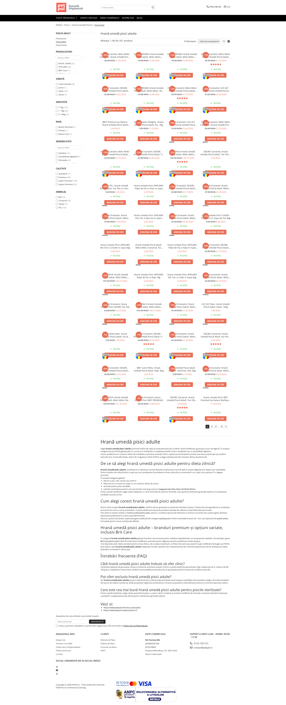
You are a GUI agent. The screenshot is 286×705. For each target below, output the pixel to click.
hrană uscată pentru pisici (138, 512)
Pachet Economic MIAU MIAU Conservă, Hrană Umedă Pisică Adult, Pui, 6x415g (115, 55)
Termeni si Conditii (64, 643)
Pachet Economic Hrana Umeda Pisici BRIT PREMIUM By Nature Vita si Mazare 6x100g (149, 399)
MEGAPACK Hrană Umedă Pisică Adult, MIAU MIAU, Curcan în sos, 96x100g (115, 276)
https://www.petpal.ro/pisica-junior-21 (120, 610)
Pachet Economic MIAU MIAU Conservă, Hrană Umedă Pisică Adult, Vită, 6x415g (215, 123)
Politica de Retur (108, 643)
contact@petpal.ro (202, 647)
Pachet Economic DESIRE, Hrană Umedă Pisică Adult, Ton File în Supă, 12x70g (182, 187)
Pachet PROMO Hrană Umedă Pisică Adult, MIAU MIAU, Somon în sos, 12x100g (182, 55)
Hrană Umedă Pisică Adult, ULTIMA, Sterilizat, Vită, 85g (182, 369)
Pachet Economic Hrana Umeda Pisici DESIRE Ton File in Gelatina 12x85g (115, 305)
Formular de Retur (109, 647)
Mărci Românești (109, 17)
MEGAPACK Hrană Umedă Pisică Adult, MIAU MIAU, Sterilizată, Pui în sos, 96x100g (182, 153)
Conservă (63, 200)
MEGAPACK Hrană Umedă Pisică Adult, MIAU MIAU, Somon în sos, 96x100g (148, 305)
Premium (63, 177)
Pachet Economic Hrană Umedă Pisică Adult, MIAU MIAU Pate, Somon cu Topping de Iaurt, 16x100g (182, 217)
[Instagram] (57, 673)
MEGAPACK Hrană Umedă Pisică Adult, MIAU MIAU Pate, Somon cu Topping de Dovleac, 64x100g (115, 399)
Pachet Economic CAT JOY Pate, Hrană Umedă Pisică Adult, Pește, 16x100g (216, 89)
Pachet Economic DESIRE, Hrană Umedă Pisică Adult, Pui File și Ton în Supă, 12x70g (148, 153)
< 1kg (61, 107)
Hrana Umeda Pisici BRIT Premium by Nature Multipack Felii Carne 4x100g (216, 399)
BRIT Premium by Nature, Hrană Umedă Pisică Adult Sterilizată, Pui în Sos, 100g (115, 123)
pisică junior (165, 518)
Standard (63, 173)
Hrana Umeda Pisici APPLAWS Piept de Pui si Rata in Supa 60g (182, 246)
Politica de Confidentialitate (135, 625)
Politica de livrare (63, 650)
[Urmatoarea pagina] (226, 426)
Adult (61, 91)
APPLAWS (63, 67)
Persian (62, 130)
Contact (59, 654)
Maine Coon (64, 134)
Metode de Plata (108, 640)
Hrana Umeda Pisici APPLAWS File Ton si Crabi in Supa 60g (182, 276)
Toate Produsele (65, 17)
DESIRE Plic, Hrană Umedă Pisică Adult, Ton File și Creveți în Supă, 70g (115, 187)
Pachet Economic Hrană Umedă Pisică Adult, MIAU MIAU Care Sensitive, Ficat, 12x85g (215, 187)
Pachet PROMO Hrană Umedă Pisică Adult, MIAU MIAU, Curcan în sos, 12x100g (148, 55)
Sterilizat (62, 153)
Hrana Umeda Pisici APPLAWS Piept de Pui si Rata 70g (148, 276)
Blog (139, 17)
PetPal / (60, 25)
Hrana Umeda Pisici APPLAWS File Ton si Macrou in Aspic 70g (148, 217)
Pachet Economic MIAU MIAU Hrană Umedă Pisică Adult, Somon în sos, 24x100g (215, 55)
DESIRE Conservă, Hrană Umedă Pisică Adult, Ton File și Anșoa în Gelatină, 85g (182, 399)
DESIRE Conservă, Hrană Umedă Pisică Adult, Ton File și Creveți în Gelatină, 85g (215, 153)
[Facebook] (57, 666)
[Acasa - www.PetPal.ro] (71, 7)
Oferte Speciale (88, 17)
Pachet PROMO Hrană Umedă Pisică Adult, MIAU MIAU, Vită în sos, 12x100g (148, 89)
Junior (61, 87)
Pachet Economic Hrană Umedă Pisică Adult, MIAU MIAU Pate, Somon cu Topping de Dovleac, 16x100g (182, 335)
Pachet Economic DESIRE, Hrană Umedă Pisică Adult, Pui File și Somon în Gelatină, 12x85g (148, 335)
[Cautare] (153, 7)
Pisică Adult (61, 41)
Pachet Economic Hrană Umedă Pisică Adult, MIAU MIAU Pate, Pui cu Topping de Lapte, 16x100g (182, 305)
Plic (60, 207)
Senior (61, 94)
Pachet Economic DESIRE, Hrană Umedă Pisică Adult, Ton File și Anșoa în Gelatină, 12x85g (215, 246)
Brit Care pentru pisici (110, 541)
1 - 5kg (61, 110)
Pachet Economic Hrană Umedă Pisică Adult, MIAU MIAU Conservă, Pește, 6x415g (115, 217)
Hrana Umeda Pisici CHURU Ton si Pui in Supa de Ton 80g (215, 217)
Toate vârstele (65, 84)
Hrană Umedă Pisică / (83, 25)
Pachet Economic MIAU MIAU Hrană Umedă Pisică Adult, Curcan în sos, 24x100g (115, 153)
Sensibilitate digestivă (68, 156)
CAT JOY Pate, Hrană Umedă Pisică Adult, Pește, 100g (216, 305)
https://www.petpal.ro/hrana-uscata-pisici (122, 607)
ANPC (103, 650)
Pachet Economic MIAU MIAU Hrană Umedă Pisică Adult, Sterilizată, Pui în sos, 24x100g (182, 89)
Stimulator (63, 160)
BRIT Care (63, 70)
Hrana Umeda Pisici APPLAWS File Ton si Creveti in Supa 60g (115, 246)
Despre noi (128, 17)
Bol (60, 197)
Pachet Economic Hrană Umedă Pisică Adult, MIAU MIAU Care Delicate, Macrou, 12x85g (215, 369)
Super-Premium (66, 180)
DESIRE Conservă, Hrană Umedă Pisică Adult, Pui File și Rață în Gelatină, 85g (216, 335)
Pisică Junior (61, 38)
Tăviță (61, 204)
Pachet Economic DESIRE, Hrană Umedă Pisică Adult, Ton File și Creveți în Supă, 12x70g (115, 89)
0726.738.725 (200, 643)
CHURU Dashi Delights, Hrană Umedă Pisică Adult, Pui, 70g (148, 123)
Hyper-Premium (66, 184)
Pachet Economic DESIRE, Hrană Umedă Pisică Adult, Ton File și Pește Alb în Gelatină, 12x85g (115, 369)
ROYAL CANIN (65, 63)
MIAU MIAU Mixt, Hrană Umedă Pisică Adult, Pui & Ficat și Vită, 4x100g (115, 335)
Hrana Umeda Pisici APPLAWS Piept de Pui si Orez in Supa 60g (148, 187)
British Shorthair (66, 127)
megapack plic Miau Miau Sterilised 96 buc (177, 489)
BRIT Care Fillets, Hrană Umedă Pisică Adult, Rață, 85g (149, 369)
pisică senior (222, 518)
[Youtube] (57, 670)
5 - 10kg (62, 114)
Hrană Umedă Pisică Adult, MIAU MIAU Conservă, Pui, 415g (148, 246)
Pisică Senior (61, 45)
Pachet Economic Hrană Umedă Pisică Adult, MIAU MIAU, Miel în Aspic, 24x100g (215, 276)
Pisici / (67, 25)
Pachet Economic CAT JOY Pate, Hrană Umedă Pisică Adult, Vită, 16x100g (182, 123)
